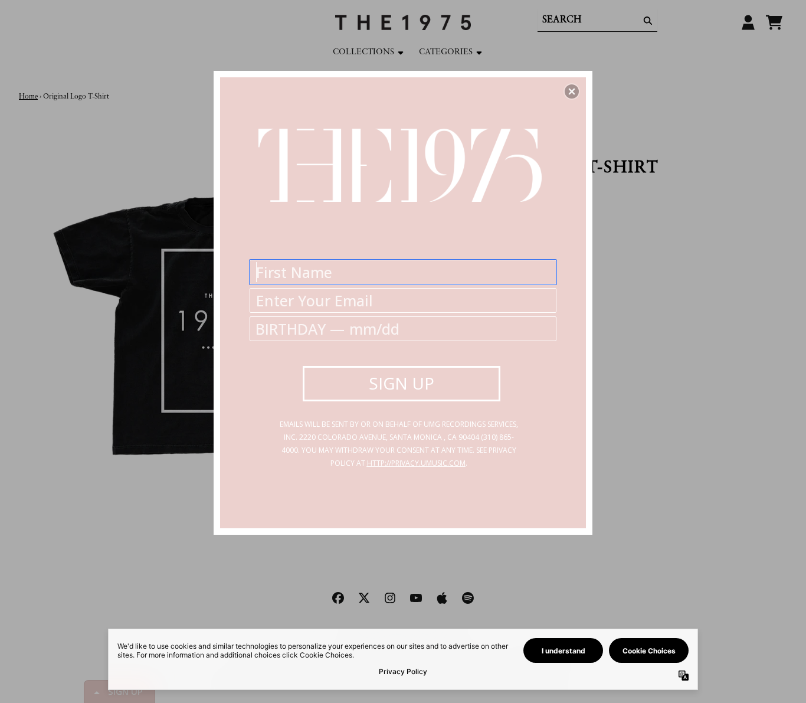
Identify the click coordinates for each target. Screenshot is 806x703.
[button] (572, 91)
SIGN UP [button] (401, 383)
